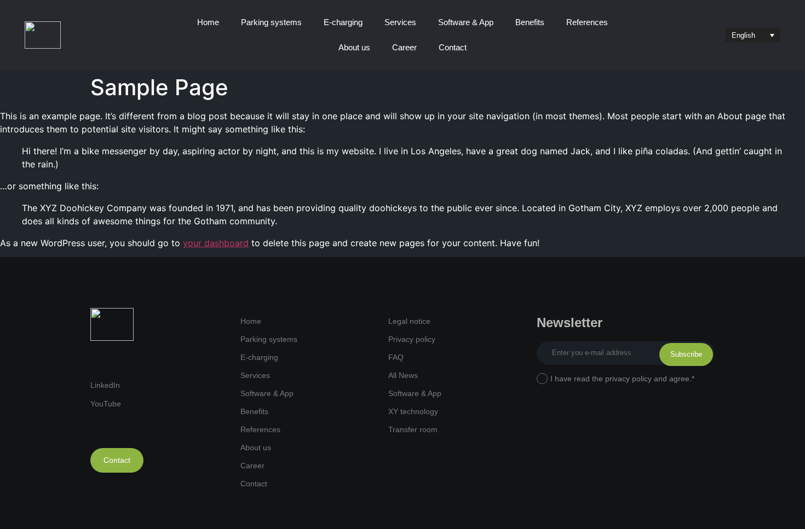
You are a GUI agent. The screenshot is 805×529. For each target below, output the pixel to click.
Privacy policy (411, 339)
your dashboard (216, 242)
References (587, 22)
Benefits (529, 22)
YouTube (105, 403)
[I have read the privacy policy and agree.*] (542, 379)
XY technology (413, 411)
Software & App (465, 22)
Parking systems (271, 22)
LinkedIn (105, 385)
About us (354, 47)
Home (208, 22)
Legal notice (409, 321)
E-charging (343, 22)
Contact (453, 47)
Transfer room (413, 429)
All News (403, 375)
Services (400, 22)
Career (404, 47)
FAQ (396, 357)
